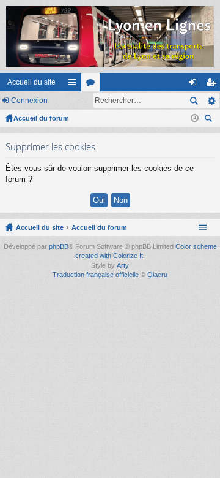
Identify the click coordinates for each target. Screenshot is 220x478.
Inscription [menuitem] (213, 84)
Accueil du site (31, 82)
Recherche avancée (211, 100)
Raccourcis (74, 84)
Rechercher (194, 100)
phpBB (58, 246)
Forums (93, 84)
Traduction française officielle (96, 274)
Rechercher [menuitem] (210, 120)
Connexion (29, 100)
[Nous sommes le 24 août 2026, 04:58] (195, 118)
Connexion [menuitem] (195, 84)
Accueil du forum (41, 118)
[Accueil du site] (110, 36)
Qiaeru (157, 274)
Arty (123, 265)
